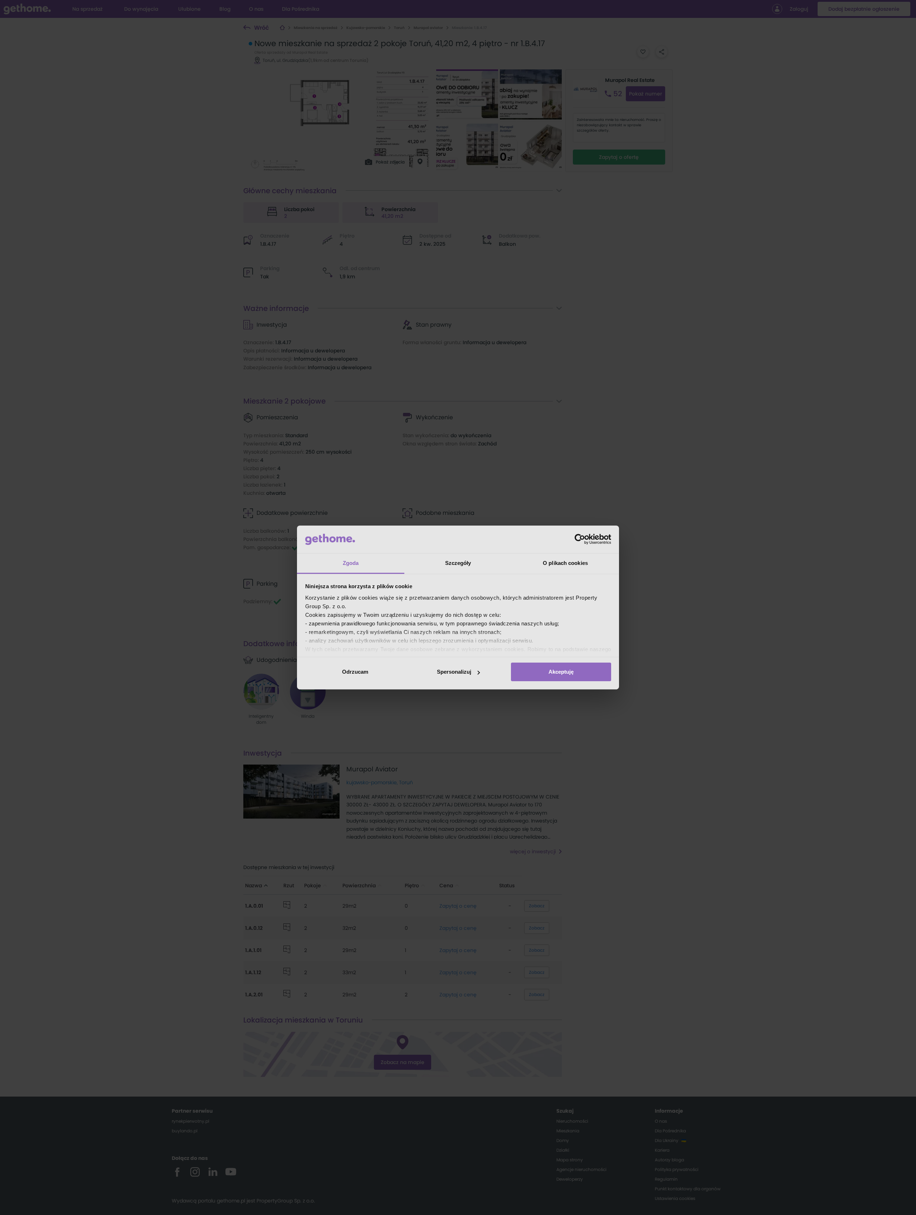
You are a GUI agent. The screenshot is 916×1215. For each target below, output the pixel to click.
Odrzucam (355, 672)
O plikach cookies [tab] (565, 563)
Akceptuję (561, 672)
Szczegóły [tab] (458, 563)
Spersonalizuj (454, 672)
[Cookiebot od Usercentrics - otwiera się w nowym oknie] (580, 539)
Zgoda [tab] (351, 563)
